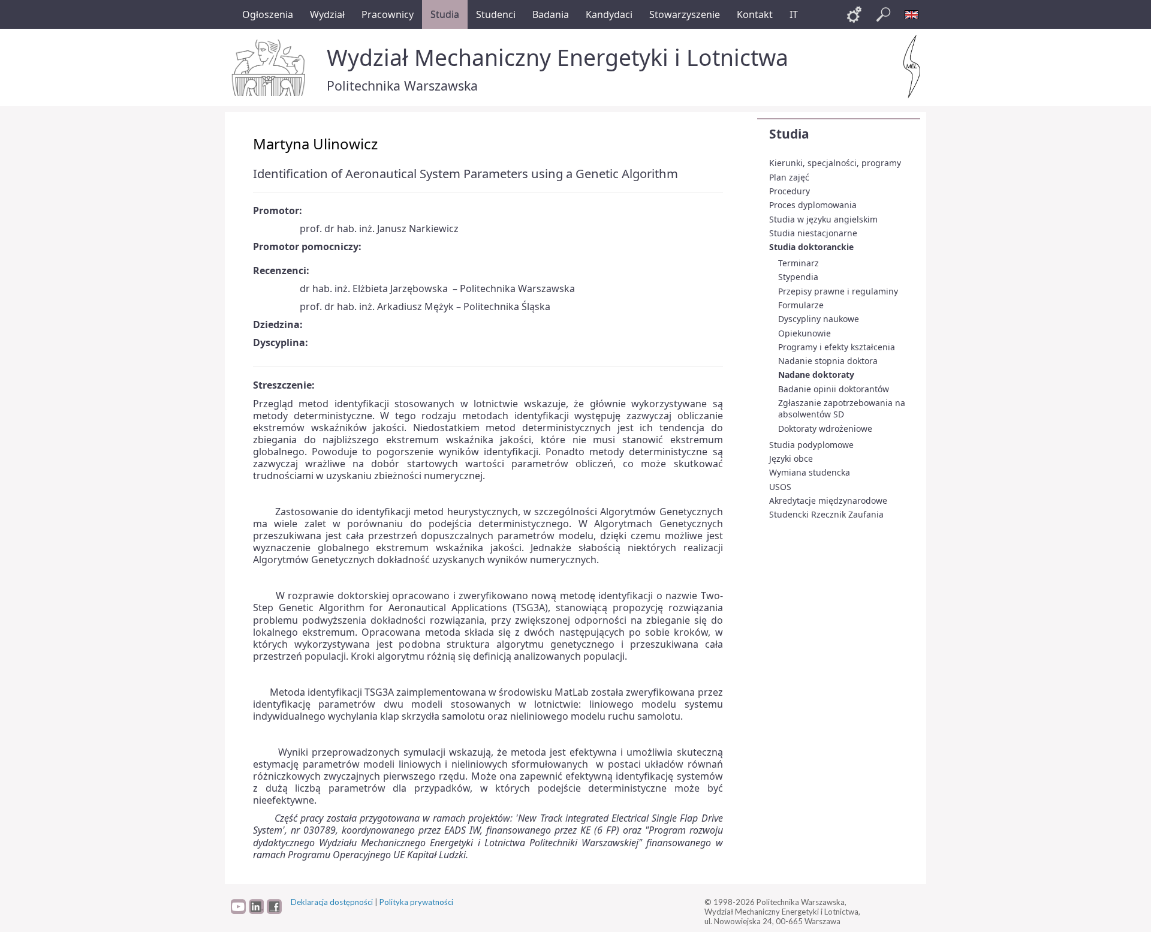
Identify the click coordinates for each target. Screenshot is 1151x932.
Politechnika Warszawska (402, 85)
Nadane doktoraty (816, 374)
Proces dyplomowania (813, 205)
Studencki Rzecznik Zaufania (826, 514)
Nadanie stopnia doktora (828, 360)
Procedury (789, 191)
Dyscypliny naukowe (818, 318)
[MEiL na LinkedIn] (256, 911)
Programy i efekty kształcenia (836, 347)
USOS (780, 486)
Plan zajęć (789, 177)
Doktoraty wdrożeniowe (825, 428)
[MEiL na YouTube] (238, 911)
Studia (789, 133)
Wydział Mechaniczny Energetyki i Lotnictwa (557, 57)
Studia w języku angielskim (823, 219)
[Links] (854, 14)
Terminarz (798, 263)
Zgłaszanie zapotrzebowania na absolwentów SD (841, 408)
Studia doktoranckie (811, 246)
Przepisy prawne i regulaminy (838, 291)
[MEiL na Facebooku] (274, 911)
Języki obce (791, 458)
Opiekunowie (804, 333)
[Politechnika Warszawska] (270, 68)
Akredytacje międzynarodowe (828, 500)
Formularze (801, 305)
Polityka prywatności (416, 902)
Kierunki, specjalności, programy (835, 163)
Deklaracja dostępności (332, 902)
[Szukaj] (883, 14)
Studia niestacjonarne (813, 233)
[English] (911, 14)
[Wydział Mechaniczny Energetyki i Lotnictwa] (911, 66)
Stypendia (798, 276)
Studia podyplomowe (811, 444)
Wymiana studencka (809, 472)
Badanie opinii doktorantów (833, 389)
